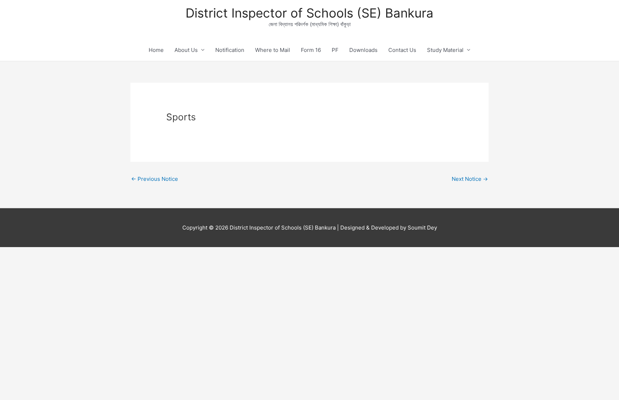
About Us (186, 50)
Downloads (363, 50)
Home (156, 50)
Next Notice (470, 178)
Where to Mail (272, 50)
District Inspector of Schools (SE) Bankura (309, 12)
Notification (229, 50)
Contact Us (402, 50)
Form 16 (311, 50)
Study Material (445, 50)
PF (335, 50)
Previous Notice (154, 178)
